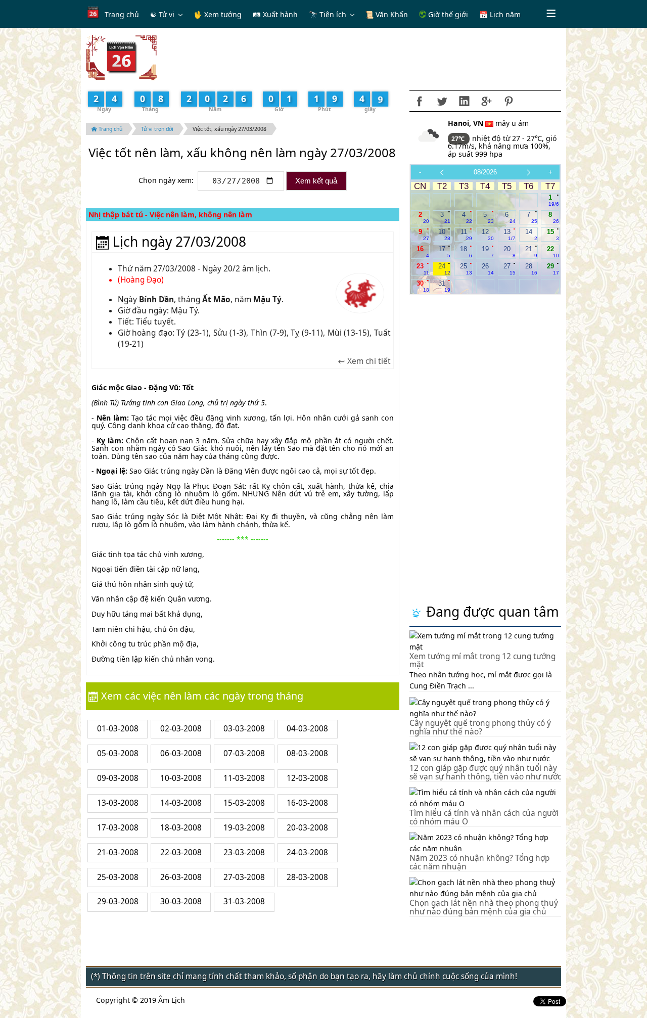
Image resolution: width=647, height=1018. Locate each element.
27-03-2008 (244, 877)
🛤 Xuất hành (275, 14)
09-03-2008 (117, 778)
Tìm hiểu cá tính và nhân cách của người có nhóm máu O (484, 817)
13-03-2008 (117, 803)
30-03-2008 (181, 901)
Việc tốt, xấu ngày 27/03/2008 (229, 128)
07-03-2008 (244, 753)
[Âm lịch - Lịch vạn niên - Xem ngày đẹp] (121, 57)
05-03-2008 (117, 753)
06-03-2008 (181, 753)
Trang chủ (122, 14)
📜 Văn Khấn (386, 14)
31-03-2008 (244, 901)
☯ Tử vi (162, 14)
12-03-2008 (307, 778)
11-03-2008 (244, 778)
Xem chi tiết (368, 361)
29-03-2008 (117, 901)
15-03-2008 (244, 803)
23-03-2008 (244, 852)
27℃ (458, 138)
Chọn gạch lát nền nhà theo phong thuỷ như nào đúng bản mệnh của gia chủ (483, 907)
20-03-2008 (307, 827)
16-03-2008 (307, 803)
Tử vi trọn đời (157, 128)
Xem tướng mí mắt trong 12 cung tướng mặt (482, 660)
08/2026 (485, 172)
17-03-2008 (117, 827)
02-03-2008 (181, 728)
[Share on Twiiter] (442, 101)
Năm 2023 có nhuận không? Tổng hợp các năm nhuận (479, 862)
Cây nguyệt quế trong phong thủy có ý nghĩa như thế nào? (480, 727)
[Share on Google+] (486, 101)
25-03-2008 (117, 877)
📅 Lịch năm (500, 14)
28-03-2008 (307, 877)
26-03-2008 (181, 877)
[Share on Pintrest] (508, 101)
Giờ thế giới (447, 14)
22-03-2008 (181, 852)
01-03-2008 (117, 728)
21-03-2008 (117, 852)
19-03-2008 (244, 827)
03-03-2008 (244, 728)
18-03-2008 (181, 827)
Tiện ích (332, 14)
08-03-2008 (307, 753)
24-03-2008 (307, 852)
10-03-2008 (181, 778)
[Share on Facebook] (419, 101)
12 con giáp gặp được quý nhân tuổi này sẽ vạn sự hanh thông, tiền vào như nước (485, 772)
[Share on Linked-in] (464, 101)
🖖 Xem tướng (218, 14)
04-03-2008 (307, 728)
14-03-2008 (181, 803)
